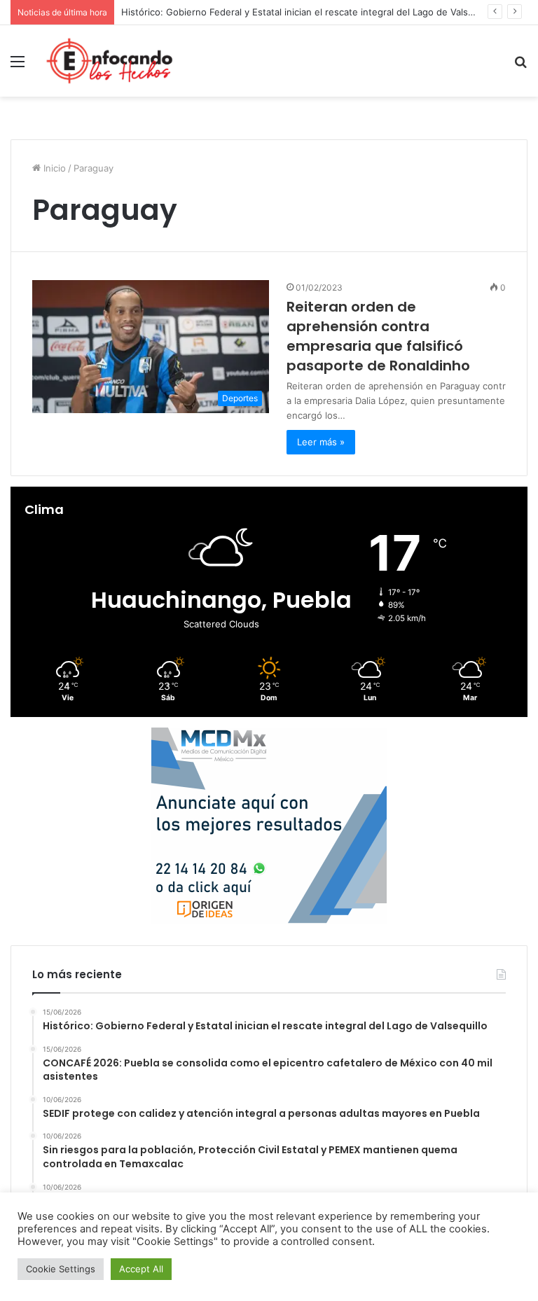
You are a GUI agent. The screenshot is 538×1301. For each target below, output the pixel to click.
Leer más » (321, 441)
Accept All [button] (141, 1268)
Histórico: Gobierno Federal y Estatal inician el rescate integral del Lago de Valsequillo (309, 12)
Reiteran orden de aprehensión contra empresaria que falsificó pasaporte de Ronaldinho (378, 336)
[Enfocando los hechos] (109, 61)
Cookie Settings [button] (60, 1268)
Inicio (53, 168)
